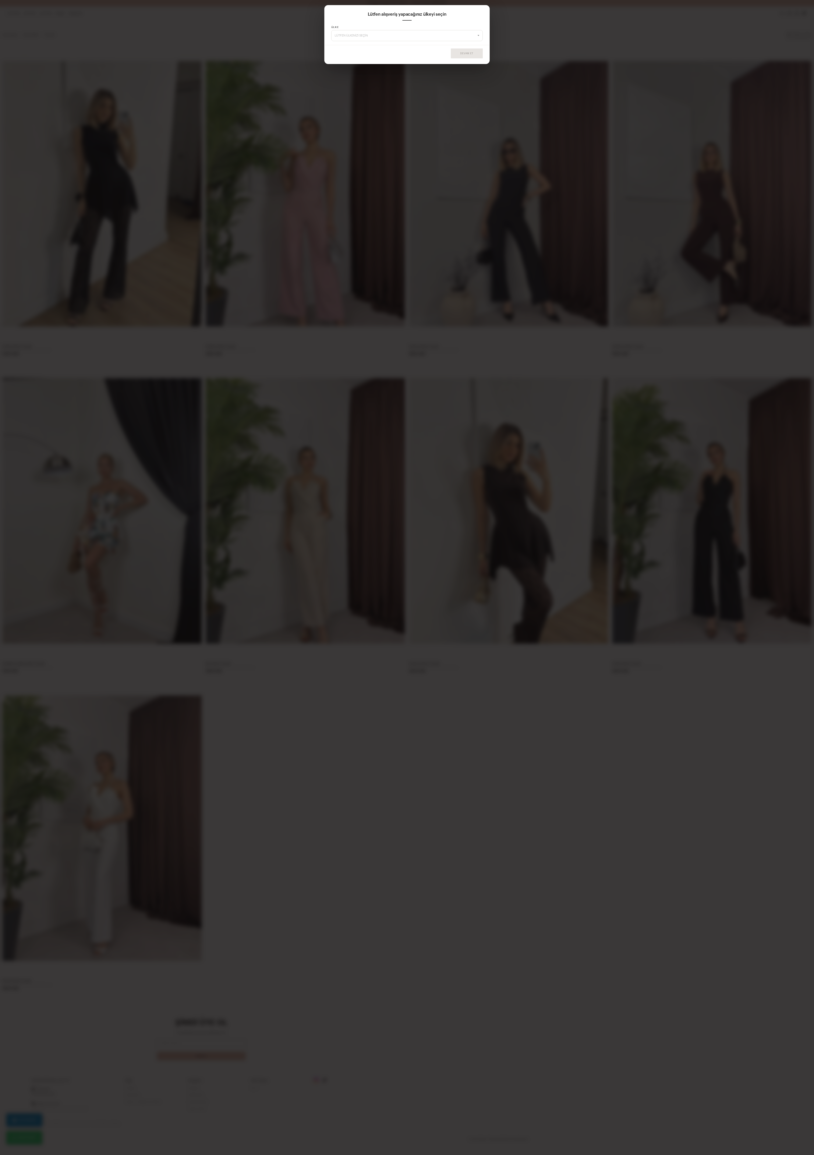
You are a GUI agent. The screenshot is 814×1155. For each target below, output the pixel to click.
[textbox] (407, 35)
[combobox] (407, 35)
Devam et (466, 53)
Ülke (335, 27)
